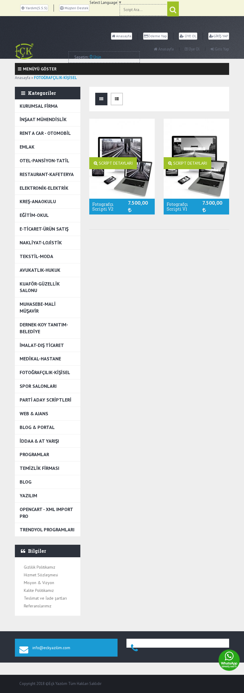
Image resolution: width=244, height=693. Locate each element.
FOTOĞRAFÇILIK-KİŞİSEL (45, 372)
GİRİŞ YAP (220, 36)
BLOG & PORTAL (37, 427)
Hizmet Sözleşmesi (41, 575)
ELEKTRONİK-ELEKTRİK (44, 188)
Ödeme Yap (157, 36)
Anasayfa (123, 36)
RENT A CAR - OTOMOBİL (45, 133)
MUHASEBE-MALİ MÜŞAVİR (38, 307)
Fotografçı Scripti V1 (177, 206)
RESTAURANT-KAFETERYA (47, 174)
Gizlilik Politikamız (39, 567)
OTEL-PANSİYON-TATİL (44, 160)
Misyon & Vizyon (39, 582)
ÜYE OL (190, 36)
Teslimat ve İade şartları (45, 598)
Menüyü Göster (40, 69)
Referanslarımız (37, 606)
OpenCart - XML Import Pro (46, 512)
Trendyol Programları (47, 530)
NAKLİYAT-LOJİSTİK (41, 243)
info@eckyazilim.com (51, 647)
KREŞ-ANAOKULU (38, 201)
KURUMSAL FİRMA (39, 106)
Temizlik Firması (39, 468)
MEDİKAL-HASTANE (40, 359)
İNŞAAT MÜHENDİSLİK (43, 119)
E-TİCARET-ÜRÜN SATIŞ (44, 229)
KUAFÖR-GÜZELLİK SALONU (40, 287)
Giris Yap (221, 49)
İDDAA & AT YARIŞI (39, 441)
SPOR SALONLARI (38, 386)
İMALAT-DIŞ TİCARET (42, 345)
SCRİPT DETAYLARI (115, 163)
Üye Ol (194, 49)
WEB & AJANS (34, 413)
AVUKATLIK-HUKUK (40, 270)
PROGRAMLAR (34, 454)
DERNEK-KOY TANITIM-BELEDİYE (44, 328)
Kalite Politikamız (39, 590)
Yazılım (28, 495)
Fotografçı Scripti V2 (103, 206)
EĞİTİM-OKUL (34, 215)
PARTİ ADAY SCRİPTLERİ (45, 400)
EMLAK (27, 147)
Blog (26, 482)
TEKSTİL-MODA (36, 256)
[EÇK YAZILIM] (41, 51)
